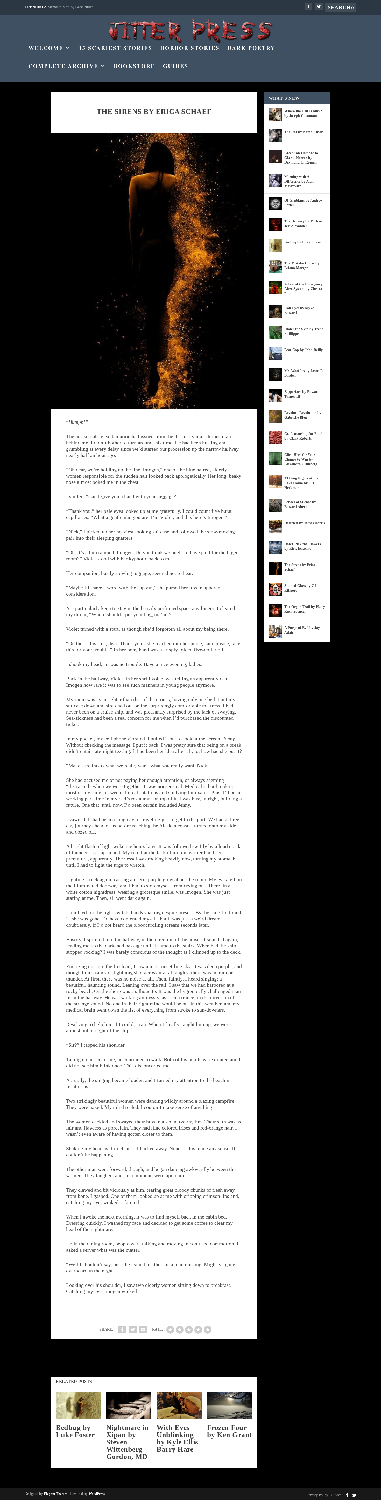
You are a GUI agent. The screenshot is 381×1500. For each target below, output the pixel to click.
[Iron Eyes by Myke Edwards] (275, 311)
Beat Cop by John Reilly (303, 350)
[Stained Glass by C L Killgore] (275, 589)
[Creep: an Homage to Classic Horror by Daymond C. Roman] (275, 156)
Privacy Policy (317, 1495)
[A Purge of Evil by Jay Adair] (275, 631)
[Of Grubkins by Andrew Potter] (275, 203)
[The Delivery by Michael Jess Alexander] (275, 224)
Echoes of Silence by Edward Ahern (300, 504)
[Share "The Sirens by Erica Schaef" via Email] (143, 1329)
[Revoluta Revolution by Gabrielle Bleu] (275, 416)
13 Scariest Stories (115, 49)
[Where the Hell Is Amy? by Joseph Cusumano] (275, 114)
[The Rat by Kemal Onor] (275, 135)
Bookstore (134, 67)
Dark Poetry (251, 49)
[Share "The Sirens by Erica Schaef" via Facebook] (122, 1329)
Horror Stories (190, 49)
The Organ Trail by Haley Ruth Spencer (304, 609)
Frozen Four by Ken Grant (229, 1431)
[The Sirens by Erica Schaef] (275, 568)
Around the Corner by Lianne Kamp (74, 7)
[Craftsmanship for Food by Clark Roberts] (275, 437)
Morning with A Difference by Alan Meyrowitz (299, 181)
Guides (175, 67)
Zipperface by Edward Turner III (302, 394)
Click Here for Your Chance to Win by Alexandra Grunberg (300, 459)
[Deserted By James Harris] (275, 526)
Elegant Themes (55, 1494)
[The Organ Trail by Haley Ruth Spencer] (275, 610)
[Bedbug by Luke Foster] (78, 1405)
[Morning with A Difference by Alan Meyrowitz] (275, 180)
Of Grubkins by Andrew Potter (303, 202)
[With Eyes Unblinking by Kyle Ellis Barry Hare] (179, 1405)
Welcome (46, 49)
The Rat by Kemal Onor (303, 132)
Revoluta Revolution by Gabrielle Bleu (302, 415)
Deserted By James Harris (304, 523)
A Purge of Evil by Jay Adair (302, 630)
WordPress (97, 1494)
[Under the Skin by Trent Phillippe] (275, 332)
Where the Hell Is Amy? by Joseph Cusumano (303, 113)
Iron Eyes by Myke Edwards (299, 310)
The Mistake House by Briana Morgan (301, 265)
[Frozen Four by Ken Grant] (229, 1405)
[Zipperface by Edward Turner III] (275, 395)
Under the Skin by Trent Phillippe (303, 331)
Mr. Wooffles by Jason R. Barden (304, 373)
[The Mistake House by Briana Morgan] (275, 266)
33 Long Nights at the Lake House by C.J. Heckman (301, 482)
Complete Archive (63, 67)
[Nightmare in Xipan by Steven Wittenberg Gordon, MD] (129, 1405)
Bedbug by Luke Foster (75, 1431)
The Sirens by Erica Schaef (299, 567)
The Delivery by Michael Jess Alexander (303, 223)
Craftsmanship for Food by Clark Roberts (303, 436)
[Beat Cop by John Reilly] (275, 353)
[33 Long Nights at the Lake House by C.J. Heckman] (275, 481)
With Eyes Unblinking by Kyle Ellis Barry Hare (177, 1438)
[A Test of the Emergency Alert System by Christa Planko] (275, 287)
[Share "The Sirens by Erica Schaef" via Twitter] (133, 1329)
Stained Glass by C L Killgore (300, 588)
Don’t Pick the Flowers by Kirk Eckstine (302, 546)
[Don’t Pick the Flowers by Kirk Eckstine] (275, 547)
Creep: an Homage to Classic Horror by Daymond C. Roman (301, 157)
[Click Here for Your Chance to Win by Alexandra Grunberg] (275, 458)
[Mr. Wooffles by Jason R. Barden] (275, 374)
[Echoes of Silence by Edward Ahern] (275, 505)
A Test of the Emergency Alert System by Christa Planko (303, 288)
